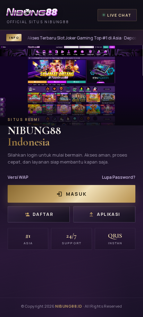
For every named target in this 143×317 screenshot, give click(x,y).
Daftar (43, 214)
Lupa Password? (118, 177)
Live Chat (119, 15)
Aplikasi (108, 214)
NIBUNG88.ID (68, 306)
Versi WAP (18, 177)
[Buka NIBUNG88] (71, 85)
